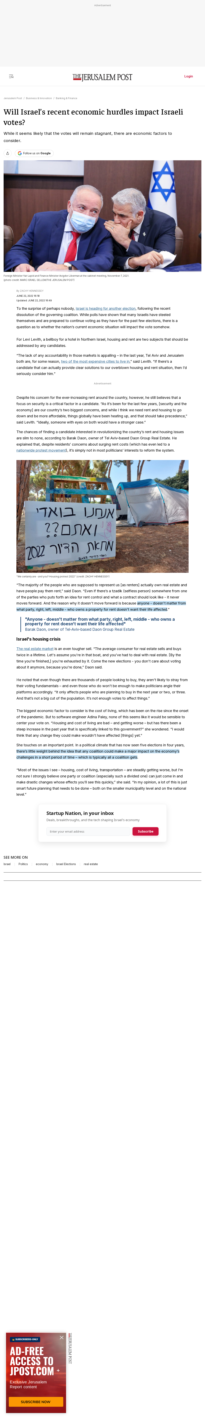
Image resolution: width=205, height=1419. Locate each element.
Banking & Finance (66, 98)
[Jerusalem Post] (102, 78)
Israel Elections (66, 864)
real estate (91, 864)
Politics (23, 864)
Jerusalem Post (13, 98)
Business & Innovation (39, 98)
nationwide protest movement (41, 450)
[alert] (36, 1373)
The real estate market (34, 649)
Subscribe (145, 831)
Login (188, 76)
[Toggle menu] (11, 76)
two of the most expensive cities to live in (95, 361)
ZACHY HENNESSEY (31, 290)
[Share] (8, 153)
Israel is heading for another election (106, 308)
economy (42, 864)
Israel (7, 864)
